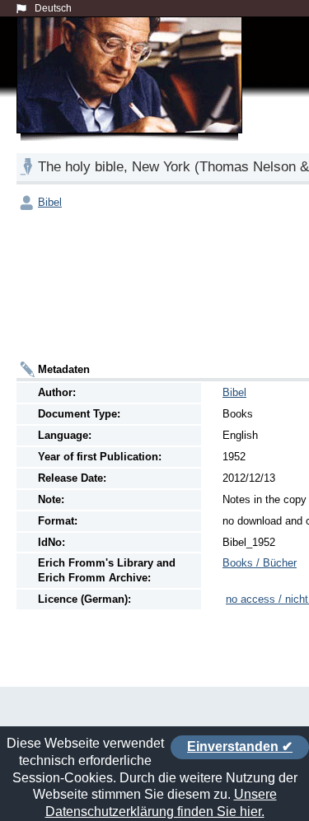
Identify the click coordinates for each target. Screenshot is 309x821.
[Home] (132, 93)
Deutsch (53, 8)
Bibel (50, 202)
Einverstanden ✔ (240, 746)
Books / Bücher (259, 563)
